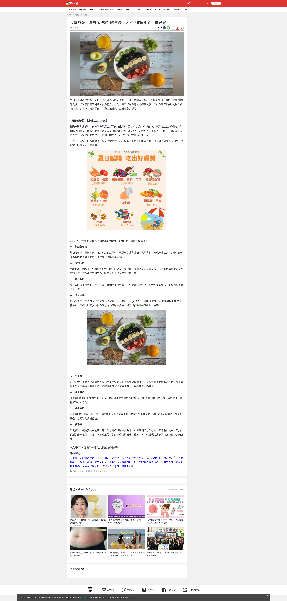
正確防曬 (89, 471)
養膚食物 (105, 471)
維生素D (81, 471)
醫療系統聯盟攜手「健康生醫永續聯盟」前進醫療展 (165, 554)
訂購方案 (216, 3)
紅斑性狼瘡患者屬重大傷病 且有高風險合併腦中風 (88, 554)
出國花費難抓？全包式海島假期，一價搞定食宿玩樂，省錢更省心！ (126, 554)
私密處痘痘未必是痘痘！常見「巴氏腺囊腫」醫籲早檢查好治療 (165, 521)
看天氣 (157, 9)
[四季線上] (73, 3)
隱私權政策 (83, 597)
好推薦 (119, 9)
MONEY (167, 9)
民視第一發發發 (107, 9)
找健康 (148, 9)
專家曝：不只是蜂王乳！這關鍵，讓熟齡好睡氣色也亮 (88, 521)
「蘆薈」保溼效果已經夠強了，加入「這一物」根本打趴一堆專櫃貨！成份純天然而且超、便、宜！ (124, 457)
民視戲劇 (83, 9)
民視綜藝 (93, 9)
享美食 (176, 9)
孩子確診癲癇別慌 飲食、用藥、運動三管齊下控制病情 (125, 521)
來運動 (139, 9)
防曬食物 (97, 471)
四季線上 (70, 15)
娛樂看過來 (71, 9)
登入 (208, 3)
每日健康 (84, 15)
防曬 (74, 471)
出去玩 (185, 9)
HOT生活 (129, 9)
